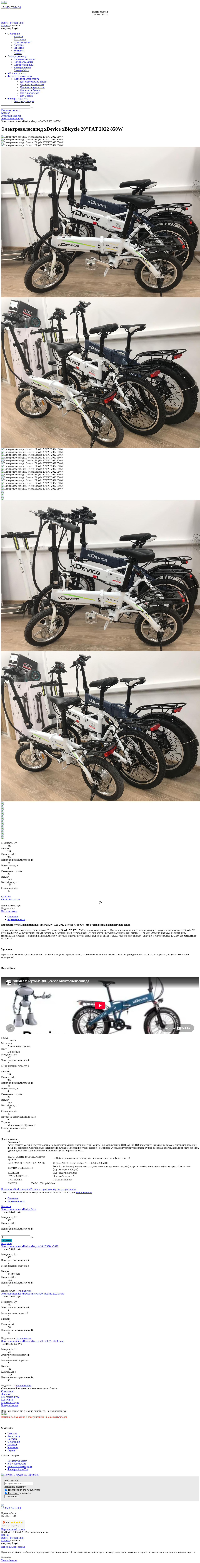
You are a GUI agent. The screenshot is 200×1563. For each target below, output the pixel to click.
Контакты (13, 1447)
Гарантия (12, 1444)
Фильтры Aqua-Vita (18, 1469)
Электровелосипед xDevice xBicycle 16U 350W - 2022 (29, 1246)
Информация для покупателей (24, 1489)
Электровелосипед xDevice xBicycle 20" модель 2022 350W (32, 1293)
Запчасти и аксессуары (20, 1466)
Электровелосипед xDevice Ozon (18, 1209)
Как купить (14, 1436)
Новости (12, 1433)
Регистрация (16, 22)
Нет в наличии (9, 911)
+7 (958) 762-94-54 (11, 7)
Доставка (12, 1439)
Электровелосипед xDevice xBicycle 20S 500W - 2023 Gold (32, 1341)
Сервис (11, 1450)
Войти (4, 22)
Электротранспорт (17, 1460)
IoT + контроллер (17, 1463)
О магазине (14, 1441)
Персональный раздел (13, 1529)
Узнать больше (9, 1560)
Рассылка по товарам (19, 1493)
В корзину (6, 1243)
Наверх (5, 1535)
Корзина (5, 25)
